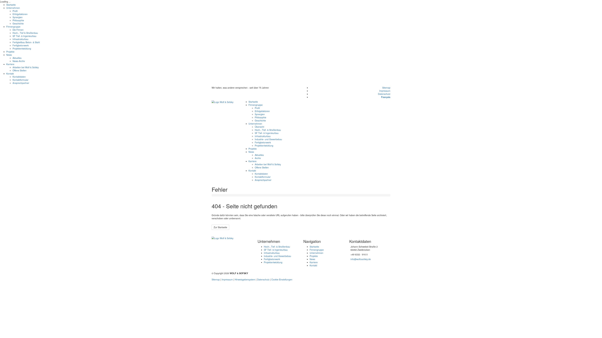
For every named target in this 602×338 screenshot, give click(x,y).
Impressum (384, 90)
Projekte (10, 51)
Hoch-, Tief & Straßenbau (25, 32)
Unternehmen (13, 7)
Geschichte (18, 23)
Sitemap (386, 87)
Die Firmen (18, 29)
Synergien (18, 17)
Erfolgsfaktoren (20, 14)
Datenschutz (384, 93)
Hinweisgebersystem (245, 279)
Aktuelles (17, 57)
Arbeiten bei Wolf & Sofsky (26, 67)
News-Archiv (19, 61)
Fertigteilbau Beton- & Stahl (26, 42)
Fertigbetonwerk (21, 45)
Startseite (11, 4)
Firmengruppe (13, 26)
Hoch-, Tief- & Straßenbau (268, 129)
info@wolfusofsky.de (361, 259)
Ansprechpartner (21, 82)
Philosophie (18, 20)
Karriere (10, 64)
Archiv (258, 158)
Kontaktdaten (19, 76)
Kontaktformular (20, 79)
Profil (15, 11)
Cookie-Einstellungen (281, 279)
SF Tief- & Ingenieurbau (24, 36)
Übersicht (259, 126)
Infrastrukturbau (20, 39)
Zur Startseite (220, 227)
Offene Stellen (19, 70)
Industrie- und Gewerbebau (268, 139)
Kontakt (10, 73)
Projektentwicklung (22, 48)
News (9, 54)
